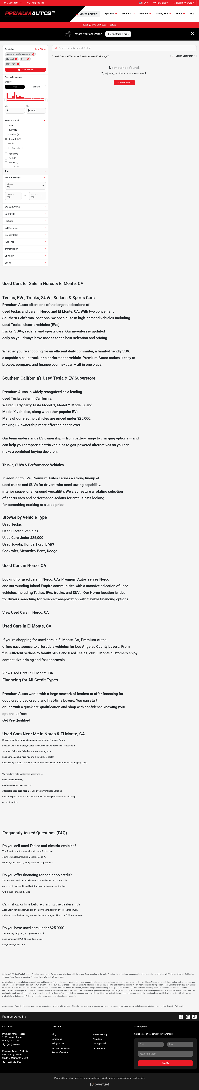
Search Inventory (88, 13)
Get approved (99, 1043)
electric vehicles (10, 857)
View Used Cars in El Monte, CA (27, 673)
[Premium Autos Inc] (30, 13)
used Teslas (12, 325)
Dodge (52, 551)
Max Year (34, 194)
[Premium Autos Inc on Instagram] (186, 1016)
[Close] (192, 33)
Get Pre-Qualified (16, 720)
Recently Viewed (184, 3)
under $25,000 (78, 418)
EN (145, 3)
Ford (40, 544)
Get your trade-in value (118, 34)
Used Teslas (12, 524)
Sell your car (58, 1043)
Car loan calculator (61, 1048)
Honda (29, 544)
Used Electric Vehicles (20, 531)
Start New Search (124, 82)
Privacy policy (99, 1048)
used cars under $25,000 (14, 939)
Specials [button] (109, 13)
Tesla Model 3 (43, 405)
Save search (27, 70)
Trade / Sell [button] (162, 13)
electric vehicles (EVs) (41, 325)
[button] (13, 3)
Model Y (63, 405)
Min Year (10, 194)
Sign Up (165, 1063)
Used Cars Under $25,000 (22, 538)
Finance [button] (143, 13)
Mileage (10, 184)
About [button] (179, 13)
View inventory (100, 1034)
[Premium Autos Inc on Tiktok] (193, 1016)
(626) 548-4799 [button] (14, 1062)
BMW (49, 544)
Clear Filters (40, 49)
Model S (78, 405)
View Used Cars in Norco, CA (25, 612)
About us (97, 1039)
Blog (192, 13)
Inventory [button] (127, 13)
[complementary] (190, 1081)
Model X (9, 412)
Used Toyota (12, 544)
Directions (57, 1039)
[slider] (5, 100)
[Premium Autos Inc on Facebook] (180, 1016)
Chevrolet (10, 551)
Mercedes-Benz (32, 551)
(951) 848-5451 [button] (38, 2)
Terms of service (60, 1052)
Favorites (161, 3)
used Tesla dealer (16, 398)
